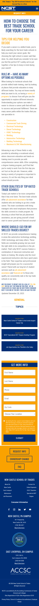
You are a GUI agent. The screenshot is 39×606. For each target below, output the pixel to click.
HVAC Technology (13, 132)
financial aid (18, 273)
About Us (7, 484)
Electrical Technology (14, 126)
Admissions (7, 493)
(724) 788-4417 (19, 525)
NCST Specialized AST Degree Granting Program (19, 335)
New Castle (7, 487)
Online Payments (31, 487)
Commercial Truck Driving (16, 123)
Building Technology (14, 141)
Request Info (20, 13)
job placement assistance (16, 199)
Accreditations (26, 599)
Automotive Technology (15, 138)
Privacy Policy (6, 599)
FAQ (19, 466)
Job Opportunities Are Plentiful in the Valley (19, 347)
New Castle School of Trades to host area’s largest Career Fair (19, 322)
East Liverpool (7, 490)
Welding (9, 135)
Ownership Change (19, 459)
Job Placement (7, 496)
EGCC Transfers (31, 490)
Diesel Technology (13, 129)
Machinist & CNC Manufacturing (18, 144)
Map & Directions (19, 528)
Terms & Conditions (16, 599)
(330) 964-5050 (19, 561)
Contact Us (31, 484)
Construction (11, 120)
